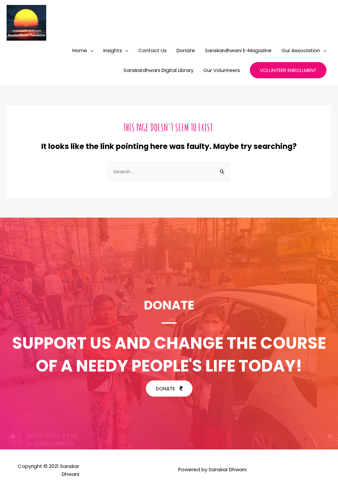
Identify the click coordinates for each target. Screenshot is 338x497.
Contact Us (152, 50)
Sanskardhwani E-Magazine (238, 50)
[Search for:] (169, 171)
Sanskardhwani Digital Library (158, 70)
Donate (186, 50)
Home (79, 50)
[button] (169, 388)
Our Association (301, 50)
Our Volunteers (221, 70)
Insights (112, 50)
